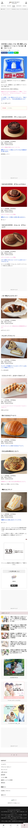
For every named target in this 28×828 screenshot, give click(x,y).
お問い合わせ (4, 772)
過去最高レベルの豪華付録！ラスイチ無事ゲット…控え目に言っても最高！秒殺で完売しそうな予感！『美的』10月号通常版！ (18, 635)
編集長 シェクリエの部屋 (6, 780)
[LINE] (16, 53)
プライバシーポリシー (6, 766)
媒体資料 (3, 774)
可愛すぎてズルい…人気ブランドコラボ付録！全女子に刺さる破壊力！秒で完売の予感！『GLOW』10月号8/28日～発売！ (18, 644)
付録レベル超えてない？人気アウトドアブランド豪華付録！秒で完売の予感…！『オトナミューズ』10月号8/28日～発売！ (18, 619)
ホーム (4, 826)
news (18, 50)
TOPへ (24, 826)
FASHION (9, 5)
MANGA (24, 5)
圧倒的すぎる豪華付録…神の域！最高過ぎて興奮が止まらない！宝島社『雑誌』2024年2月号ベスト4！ (18, 651)
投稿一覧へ (13, 585)
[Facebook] (4, 53)
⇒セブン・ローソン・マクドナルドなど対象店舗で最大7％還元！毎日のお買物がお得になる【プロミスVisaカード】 (14, 529)
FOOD (13, 5)
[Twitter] (11, 53)
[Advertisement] (14, 25)
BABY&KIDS (18, 5)
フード (8, 9)
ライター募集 (4, 777)
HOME (3, 9)
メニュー (17, 826)
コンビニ (15, 50)
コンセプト (3, 764)
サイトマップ (4, 769)
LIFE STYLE (3, 5)
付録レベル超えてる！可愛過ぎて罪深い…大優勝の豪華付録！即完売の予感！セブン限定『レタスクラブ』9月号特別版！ (18, 627)
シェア (11, 826)
